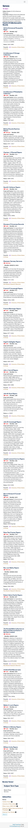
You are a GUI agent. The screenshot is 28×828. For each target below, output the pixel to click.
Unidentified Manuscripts (12, 670)
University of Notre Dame (9, 804)
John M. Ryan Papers (10, 393)
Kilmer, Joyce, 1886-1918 (9, 806)
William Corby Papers (10, 747)
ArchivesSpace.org (15, 826)
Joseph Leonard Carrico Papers (13, 459)
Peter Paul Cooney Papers (12, 532)
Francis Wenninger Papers (12, 308)
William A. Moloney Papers (12, 727)
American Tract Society (8, 812)
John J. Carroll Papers (10, 370)
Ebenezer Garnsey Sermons (12, 261)
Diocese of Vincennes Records (13, 224)
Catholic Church (6, 801)
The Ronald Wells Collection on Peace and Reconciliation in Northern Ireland (13, 630)
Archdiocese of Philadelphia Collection (12, 92)
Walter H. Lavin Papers (10, 705)
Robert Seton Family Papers (12, 595)
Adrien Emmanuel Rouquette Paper (13, 29)
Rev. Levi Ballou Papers (11, 568)
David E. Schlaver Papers (11, 187)
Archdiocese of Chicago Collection (11, 54)
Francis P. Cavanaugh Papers (13, 288)
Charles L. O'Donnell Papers (12, 152)
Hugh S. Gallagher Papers (11, 342)
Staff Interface (17, 824)
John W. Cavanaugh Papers (12, 422)
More (4, 814)
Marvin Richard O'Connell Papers (12, 494)
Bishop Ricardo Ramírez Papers (11, 129)
